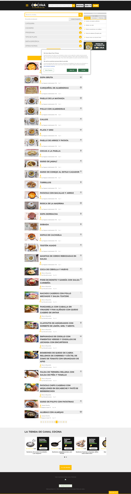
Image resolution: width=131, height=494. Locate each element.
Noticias (101, 18)
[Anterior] (41, 422)
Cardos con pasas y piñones (92, 21)
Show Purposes (48, 70)
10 (63, 422)
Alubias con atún (90, 25)
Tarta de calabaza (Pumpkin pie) (93, 33)
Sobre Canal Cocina (59, 477)
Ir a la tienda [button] (65, 467)
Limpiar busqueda (76, 19)
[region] (66, 61)
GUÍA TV (88, 6)
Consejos (94, 18)
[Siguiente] (66, 422)
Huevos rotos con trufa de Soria (93, 37)
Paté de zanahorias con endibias (94, 29)
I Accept (83, 70)
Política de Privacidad (70, 489)
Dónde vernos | (68, 477)
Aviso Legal (62, 489)
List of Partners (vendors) (49, 66)
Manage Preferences (65, 485)
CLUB (96, 6)
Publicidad (73, 477)
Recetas (87, 18)
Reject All (72, 70)
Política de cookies (80, 489)
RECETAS (79, 6)
